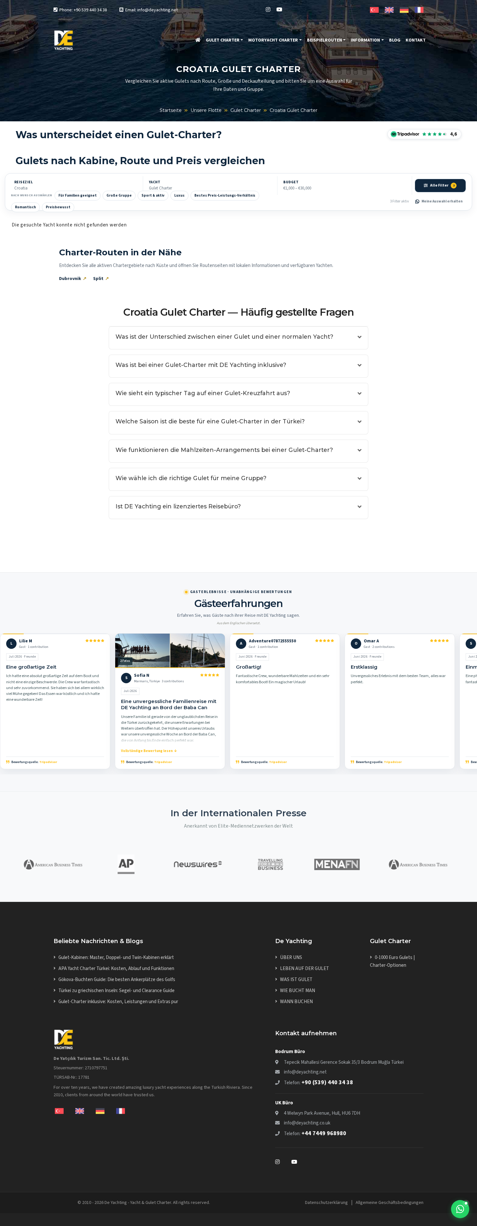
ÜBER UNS (291, 957)
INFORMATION (365, 40)
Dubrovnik (70, 278)
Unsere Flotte (206, 110)
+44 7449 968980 (323, 1133)
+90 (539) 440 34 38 (327, 1082)
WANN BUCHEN (296, 1001)
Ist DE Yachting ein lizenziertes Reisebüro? (178, 506)
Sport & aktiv (153, 195)
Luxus (179, 195)
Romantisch (25, 207)
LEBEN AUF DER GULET (304, 968)
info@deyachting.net (305, 1072)
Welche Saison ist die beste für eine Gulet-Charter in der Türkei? (210, 421)
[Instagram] (268, 9)
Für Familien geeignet (77, 195)
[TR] (374, 9)
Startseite (171, 110)
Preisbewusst (58, 207)
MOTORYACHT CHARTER (273, 40)
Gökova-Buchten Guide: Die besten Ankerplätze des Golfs (116, 979)
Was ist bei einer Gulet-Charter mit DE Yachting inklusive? (201, 364)
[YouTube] (279, 9)
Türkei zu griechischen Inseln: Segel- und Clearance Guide (116, 990)
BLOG (394, 40)
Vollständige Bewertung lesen (147, 750)
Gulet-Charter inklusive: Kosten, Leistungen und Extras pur (118, 1001)
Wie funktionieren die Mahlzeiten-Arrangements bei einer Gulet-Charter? (224, 449)
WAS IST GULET (296, 979)
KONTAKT (416, 40)
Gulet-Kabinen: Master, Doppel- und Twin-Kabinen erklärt (116, 957)
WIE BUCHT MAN (297, 990)
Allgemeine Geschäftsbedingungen (389, 1202)
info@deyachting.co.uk (307, 1123)
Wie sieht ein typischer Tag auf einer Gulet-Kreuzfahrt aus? (203, 393)
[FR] (419, 9)
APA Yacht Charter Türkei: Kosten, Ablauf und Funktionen (116, 968)
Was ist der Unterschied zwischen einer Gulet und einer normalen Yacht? (224, 336)
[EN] (389, 9)
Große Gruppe (119, 195)
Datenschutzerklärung (326, 1202)
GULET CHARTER (222, 40)
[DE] (404, 9)
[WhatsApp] (460, 1209)
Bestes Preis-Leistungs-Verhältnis (224, 195)
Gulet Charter (245, 110)
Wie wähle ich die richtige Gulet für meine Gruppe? (191, 478)
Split (98, 278)
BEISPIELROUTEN (324, 40)
